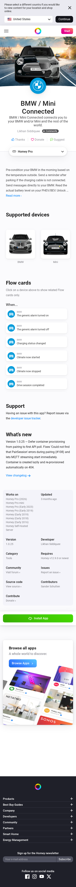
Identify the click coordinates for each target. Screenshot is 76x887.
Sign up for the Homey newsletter (38, 853)
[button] (28, 19)
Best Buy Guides (13, 804)
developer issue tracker (25, 418)
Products (8, 799)
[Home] (38, 31)
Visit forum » (13, 572)
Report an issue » (51, 572)
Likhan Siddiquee (50, 544)
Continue (64, 19)
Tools (9, 558)
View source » (14, 586)
